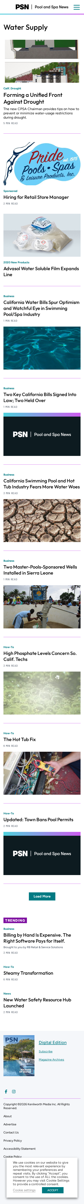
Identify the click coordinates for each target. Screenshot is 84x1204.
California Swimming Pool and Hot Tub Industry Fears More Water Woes (41, 484)
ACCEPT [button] (52, 1190)
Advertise (9, 1124)
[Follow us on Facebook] (6, 1091)
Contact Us (11, 1132)
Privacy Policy (12, 1140)
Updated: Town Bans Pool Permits (38, 819)
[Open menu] (76, 7)
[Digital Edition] (18, 1074)
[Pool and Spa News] (42, 6)
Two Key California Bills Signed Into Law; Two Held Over (39, 397)
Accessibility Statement (19, 1149)
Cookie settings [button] (24, 1190)
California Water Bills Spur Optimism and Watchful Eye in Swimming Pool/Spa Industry (41, 308)
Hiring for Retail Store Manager (36, 197)
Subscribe (46, 1051)
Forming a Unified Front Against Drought (32, 98)
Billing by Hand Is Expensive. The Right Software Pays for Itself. (37, 938)
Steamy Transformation (28, 973)
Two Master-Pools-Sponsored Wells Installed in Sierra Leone (40, 570)
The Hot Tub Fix (19, 739)
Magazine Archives (51, 1059)
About (7, 1116)
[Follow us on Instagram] (13, 1091)
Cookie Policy (12, 1156)
